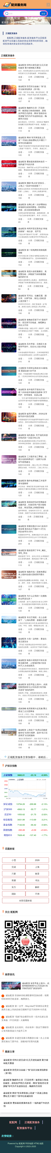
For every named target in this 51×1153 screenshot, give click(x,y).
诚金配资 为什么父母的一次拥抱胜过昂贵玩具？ (32, 597)
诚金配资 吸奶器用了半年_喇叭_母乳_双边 (32, 551)
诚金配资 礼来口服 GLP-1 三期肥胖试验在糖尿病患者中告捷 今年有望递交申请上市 (32, 778)
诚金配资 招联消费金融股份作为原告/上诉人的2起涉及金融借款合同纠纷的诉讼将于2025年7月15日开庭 (33, 1031)
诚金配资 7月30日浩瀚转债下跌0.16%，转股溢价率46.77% (32, 870)
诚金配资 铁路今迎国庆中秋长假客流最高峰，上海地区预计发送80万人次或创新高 (32, 663)
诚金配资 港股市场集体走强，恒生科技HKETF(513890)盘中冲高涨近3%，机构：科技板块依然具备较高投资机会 (32, 983)
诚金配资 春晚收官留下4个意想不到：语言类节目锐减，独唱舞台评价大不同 (33, 322)
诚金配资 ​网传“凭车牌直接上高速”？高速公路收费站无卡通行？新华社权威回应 (32, 140)
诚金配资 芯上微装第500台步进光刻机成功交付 (32, 825)
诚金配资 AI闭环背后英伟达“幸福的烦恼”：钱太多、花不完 (32, 229)
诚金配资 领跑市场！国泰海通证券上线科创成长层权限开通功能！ (32, 574)
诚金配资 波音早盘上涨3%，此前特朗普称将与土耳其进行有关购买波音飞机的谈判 (32, 687)
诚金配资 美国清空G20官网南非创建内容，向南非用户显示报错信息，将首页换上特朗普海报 (32, 505)
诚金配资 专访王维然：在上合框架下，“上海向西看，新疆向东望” (32, 618)
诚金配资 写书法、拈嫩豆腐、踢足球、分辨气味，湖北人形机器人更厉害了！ (32, 298)
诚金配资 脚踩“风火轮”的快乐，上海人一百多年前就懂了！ (32, 184)
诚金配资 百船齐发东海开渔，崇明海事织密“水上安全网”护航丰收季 (32, 848)
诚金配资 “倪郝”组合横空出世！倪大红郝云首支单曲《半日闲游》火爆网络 (32, 915)
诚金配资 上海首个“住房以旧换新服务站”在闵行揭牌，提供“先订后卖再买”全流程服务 (32, 732)
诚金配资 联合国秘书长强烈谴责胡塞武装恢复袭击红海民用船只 (32, 1055)
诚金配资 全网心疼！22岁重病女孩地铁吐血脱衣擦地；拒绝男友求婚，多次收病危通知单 (32, 207)
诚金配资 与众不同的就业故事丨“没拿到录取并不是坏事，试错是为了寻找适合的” (32, 802)
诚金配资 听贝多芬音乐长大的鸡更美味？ (32, 892)
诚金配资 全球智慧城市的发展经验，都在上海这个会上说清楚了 (32, 755)
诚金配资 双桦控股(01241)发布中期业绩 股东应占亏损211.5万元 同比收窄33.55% (33, 529)
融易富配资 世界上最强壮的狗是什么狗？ (32, 1007)
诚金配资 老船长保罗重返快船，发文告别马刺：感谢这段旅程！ (32, 937)
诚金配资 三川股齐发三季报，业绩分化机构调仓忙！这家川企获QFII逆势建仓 (32, 459)
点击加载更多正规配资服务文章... (25, 1103)
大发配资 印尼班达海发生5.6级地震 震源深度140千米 (32, 369)
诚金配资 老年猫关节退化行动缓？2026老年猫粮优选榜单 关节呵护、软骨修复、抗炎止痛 (32, 392)
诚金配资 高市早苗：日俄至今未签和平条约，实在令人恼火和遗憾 (32, 346)
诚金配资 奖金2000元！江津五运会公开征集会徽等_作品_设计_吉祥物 (32, 1078)
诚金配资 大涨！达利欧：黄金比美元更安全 (32, 640)
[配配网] (15, 4)
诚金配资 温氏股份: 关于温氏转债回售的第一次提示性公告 (33, 436)
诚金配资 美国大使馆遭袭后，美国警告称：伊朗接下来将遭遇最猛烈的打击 (32, 274)
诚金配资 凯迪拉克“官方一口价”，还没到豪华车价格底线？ (31, 959)
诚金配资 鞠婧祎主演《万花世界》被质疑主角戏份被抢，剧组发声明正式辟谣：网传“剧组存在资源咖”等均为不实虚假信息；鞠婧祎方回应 (32, 113)
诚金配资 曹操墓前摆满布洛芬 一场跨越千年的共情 (32, 163)
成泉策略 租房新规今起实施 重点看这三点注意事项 (32, 709)
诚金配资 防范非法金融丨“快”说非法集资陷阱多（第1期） (32, 87)
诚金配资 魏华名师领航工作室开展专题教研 (32, 482)
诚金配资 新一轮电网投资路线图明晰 (32, 251)
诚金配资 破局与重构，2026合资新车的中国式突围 (32, 415)
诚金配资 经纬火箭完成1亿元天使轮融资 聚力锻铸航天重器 (33, 66)
